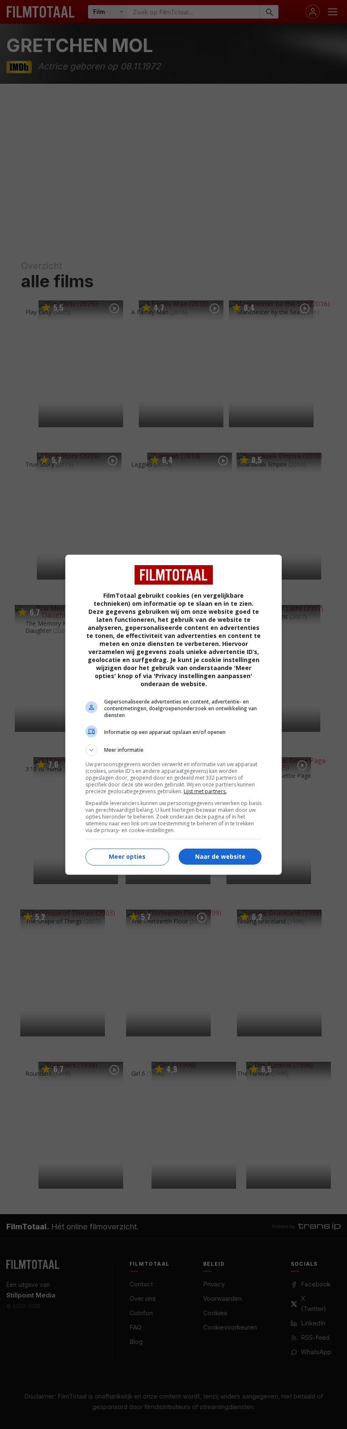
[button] (173, 750)
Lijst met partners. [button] (205, 791)
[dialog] (173, 715)
